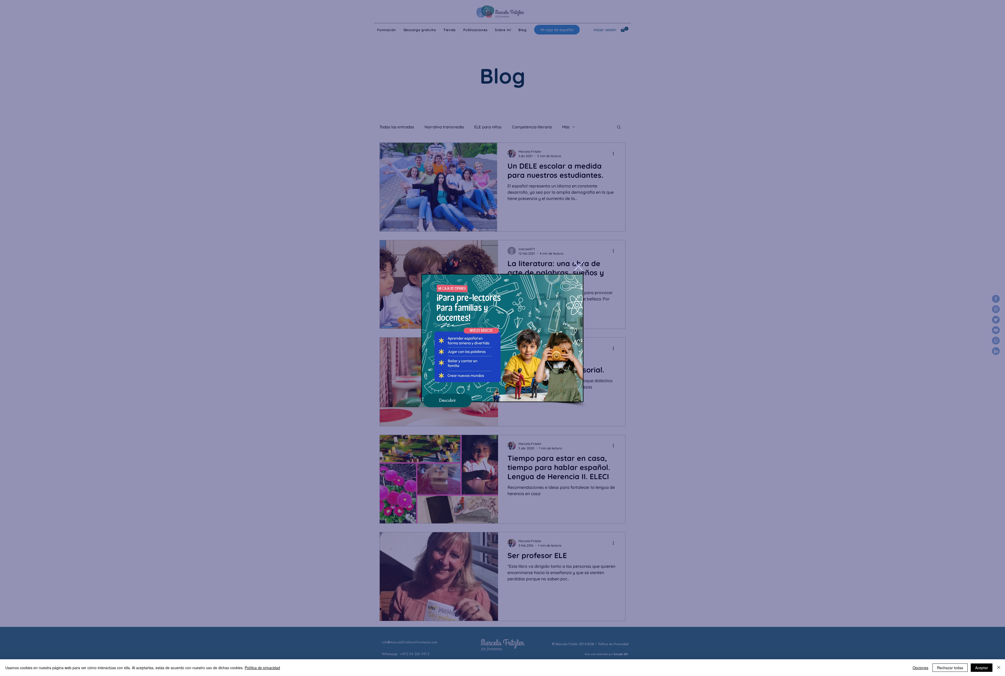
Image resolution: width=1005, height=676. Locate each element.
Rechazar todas (950, 667)
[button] (578, 266)
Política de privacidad (262, 667)
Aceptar (981, 667)
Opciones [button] (920, 667)
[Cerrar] (999, 667)
